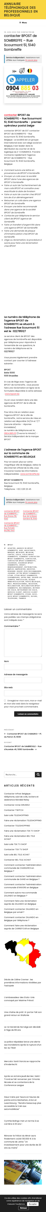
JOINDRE (11, 573)
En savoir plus (31, 60)
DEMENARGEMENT (15, 567)
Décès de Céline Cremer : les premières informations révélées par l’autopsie (22, 982)
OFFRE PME (26, 577)
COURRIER (12, 563)
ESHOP (20, 571)
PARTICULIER (22, 580)
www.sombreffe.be (29, 473)
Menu (24, 22)
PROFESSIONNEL (20, 584)
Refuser (23, 1208)
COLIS (18, 555)
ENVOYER (31, 569)
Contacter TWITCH (13, 810)
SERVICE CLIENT (15, 592)
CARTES (11, 555)
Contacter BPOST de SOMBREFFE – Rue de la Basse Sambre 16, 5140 (31, 515)
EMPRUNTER (20, 569)
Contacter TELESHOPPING (17, 825)
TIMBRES (22, 598)
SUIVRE (34, 596)
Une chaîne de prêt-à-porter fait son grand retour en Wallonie (23, 1014)
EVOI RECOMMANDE (32, 571)
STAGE (28, 594)
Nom (6, 661)
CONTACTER (30, 559)
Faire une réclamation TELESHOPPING (23, 820)
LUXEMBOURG (14, 577)
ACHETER (12, 548)
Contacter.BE (27, 32)
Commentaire (12, 626)
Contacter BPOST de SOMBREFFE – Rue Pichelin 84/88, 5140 (12, 527)
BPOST (10, 545)
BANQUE (11, 552)
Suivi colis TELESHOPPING (16, 815)
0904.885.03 (10, 433)
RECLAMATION (14, 586)
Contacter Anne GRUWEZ (17, 804)
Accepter (33, 1204)
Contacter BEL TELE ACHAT (17, 859)
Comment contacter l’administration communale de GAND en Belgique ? (22, 878)
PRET (10, 584)
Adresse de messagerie (16, 674)
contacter (10, 115)
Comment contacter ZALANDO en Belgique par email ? (21, 911)
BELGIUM (30, 552)
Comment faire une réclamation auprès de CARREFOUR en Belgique (21, 927)
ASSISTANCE (29, 550)
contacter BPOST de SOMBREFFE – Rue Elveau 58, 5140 (11, 515)
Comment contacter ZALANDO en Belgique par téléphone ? (21, 919)
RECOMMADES (25, 588)
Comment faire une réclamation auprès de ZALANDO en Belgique (20, 902)
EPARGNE (12, 571)
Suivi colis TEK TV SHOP (15, 844)
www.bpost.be (12, 393)
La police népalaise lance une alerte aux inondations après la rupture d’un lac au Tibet (22, 1044)
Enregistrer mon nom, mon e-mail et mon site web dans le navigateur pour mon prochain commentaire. (23, 703)
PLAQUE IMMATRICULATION (22, 581)
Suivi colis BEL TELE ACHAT (17, 854)
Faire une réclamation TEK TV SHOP (22, 830)
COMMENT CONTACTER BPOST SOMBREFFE (24, 558)
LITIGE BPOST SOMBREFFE (25, 575)
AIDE (21, 550)
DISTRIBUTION (30, 567)
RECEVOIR (33, 584)
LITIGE (10, 575)
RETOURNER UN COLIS (27, 590)
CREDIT (22, 565)
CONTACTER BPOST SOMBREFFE (22, 561)
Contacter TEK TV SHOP (16, 849)
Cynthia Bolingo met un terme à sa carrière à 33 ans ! (21, 1122)
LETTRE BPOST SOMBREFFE (28, 573)
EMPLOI (11, 569)
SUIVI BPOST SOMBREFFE (19, 596)
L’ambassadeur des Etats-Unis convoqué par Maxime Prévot (19, 999)
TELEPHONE (13, 598)
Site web (8, 687)
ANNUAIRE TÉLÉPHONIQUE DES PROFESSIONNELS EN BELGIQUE (21, 9)
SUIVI (34, 594)
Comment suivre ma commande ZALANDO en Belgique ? (20, 894)
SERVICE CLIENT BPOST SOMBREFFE (23, 593)
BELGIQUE (20, 552)
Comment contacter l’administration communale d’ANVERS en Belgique (22, 886)
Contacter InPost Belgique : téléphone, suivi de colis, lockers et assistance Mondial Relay (21, 796)
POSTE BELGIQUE (33, 582)
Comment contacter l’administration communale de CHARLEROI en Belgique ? (22, 868)
